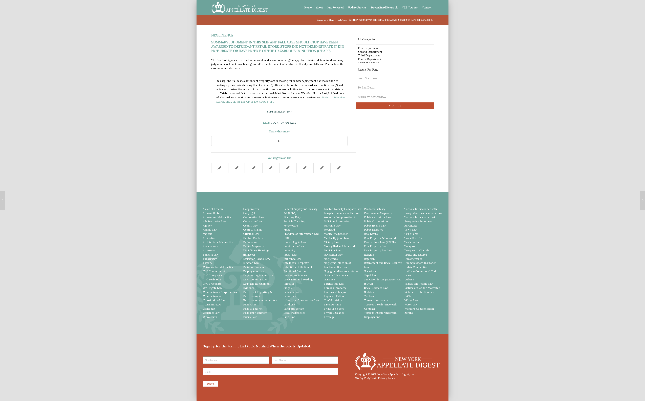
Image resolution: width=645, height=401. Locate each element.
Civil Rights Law (212, 287)
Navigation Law (333, 254)
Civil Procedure (212, 283)
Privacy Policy (386, 378)
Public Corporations (376, 221)
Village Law (411, 300)
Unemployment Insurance (420, 262)
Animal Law (210, 229)
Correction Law (252, 221)
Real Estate (371, 233)
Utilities (409, 279)
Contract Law (211, 312)
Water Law (411, 304)
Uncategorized (413, 258)
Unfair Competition (416, 267)
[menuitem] (308, 7)
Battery (207, 262)
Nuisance (329, 279)
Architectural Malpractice (218, 242)
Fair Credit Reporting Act (258, 292)
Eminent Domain (253, 267)
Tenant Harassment (376, 300)
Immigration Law (294, 246)
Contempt (209, 308)
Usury (407, 275)
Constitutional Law (214, 300)
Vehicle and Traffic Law (418, 283)
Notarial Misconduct (336, 275)
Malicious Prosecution (337, 221)
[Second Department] (395, 52)
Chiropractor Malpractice (218, 267)
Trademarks (411, 242)
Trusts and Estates (415, 254)
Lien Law (289, 317)
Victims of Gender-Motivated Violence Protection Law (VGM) (422, 292)
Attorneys (209, 250)
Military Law (331, 242)
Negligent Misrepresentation (341, 271)
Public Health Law (375, 225)
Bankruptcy (210, 258)
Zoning (408, 312)
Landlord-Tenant (294, 308)
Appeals (207, 233)
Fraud (287, 229)
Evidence (248, 287)
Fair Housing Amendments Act (261, 300)
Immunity (289, 250)
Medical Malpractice (336, 233)
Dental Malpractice (254, 246)
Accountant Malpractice (217, 217)
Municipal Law (332, 250)
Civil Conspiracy (212, 275)
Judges (288, 287)
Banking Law (211, 254)
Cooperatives (251, 209)
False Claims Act (253, 308)
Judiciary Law (292, 292)
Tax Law (369, 296)
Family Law (250, 317)
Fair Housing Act (253, 296)
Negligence (222, 35)
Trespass (409, 246)
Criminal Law (251, 233)
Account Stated (212, 213)
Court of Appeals (283, 122)
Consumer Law (212, 304)
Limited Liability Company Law (342, 209)
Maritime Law (332, 225)
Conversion (210, 317)
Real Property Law (375, 246)
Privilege (329, 317)
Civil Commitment (214, 271)
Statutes (369, 292)
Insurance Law (292, 258)
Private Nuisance (334, 312)
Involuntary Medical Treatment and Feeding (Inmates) (298, 279)
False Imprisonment (255, 312)
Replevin (369, 258)
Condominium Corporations (220, 292)
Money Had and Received (339, 246)
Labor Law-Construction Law (301, 300)
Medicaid (329, 229)
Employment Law (254, 271)
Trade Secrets (413, 238)
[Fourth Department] (395, 59)
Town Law (410, 229)
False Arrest (250, 304)
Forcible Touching (294, 221)
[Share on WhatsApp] (279, 141)
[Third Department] (395, 55)
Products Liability (374, 209)
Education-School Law (256, 258)
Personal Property (335, 287)
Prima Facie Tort (334, 308)
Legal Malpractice (294, 312)
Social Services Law (376, 287)
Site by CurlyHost (365, 378)
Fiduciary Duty (292, 217)
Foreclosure (291, 225)
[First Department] (395, 48)
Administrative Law (214, 221)
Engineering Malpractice (258, 275)
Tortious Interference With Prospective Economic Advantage (420, 221)
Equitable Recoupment (257, 283)
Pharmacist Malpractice (338, 292)
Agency (207, 225)
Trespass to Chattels (416, 250)
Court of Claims (252, 229)
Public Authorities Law (377, 217)
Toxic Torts (411, 233)
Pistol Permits (332, 304)
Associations (210, 246)
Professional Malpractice (379, 213)
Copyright (249, 213)
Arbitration (209, 238)
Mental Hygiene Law (336, 238)
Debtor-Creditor (253, 238)
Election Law (251, 262)
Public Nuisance (373, 229)
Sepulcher (370, 275)
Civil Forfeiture (212, 279)
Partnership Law (334, 283)
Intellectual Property (296, 262)
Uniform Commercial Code (420, 271)
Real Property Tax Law (378, 250)
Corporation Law (253, 217)
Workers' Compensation (419, 308)
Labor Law (290, 296)
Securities (370, 271)
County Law (250, 225)
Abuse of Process (213, 209)
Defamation (250, 242)
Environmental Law (255, 279)
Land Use (289, 304)
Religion (369, 254)
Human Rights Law (295, 242)
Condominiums (212, 296)
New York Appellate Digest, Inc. (396, 374)
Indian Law (290, 254)
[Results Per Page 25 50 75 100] (395, 70)
